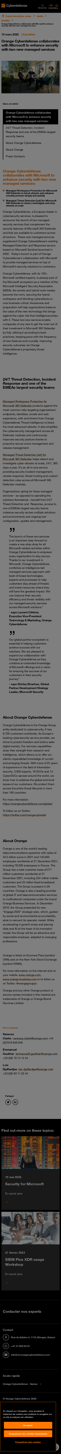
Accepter (28, 1425)
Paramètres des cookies (28, 1442)
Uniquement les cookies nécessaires (28, 1433)
